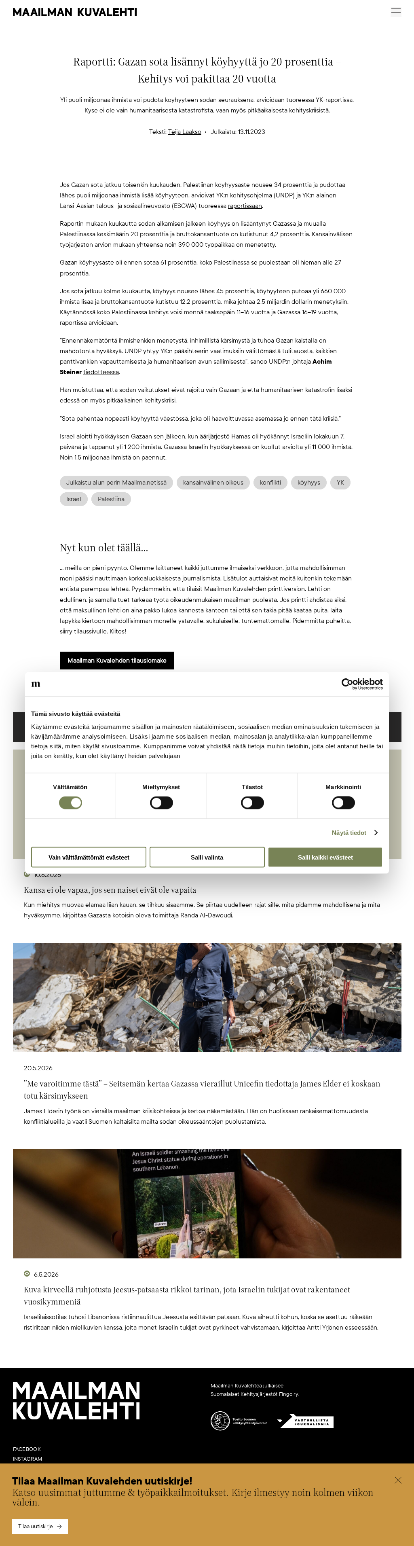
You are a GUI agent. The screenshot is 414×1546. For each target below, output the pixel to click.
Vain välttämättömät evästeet (89, 856)
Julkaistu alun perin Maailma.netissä (116, 482)
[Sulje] (398, 1481)
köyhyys (309, 482)
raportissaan (245, 205)
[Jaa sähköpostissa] (246, 166)
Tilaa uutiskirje (35, 1526)
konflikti (270, 482)
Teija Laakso (184, 131)
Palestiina (111, 499)
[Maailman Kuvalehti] (76, 1417)
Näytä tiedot (349, 832)
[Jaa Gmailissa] (194, 166)
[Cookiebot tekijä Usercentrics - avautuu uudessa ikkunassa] (347, 684)
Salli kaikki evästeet (325, 856)
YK (340, 482)
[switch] (161, 802)
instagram (27, 1459)
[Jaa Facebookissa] (220, 166)
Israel (73, 499)
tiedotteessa (101, 372)
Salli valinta (207, 856)
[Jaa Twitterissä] (168, 166)
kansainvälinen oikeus (213, 482)
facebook (27, 1449)
